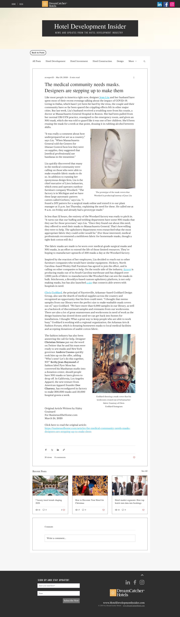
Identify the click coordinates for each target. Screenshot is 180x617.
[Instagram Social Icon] (172, 4)
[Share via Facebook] (46, 450)
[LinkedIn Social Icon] (159, 4)
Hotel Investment (79, 61)
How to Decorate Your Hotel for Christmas (89, 501)
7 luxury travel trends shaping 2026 (49, 501)
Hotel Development (55, 61)
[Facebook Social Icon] (165, 4)
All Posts (36, 61)
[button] (144, 61)
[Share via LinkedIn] (58, 450)
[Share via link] (64, 450)
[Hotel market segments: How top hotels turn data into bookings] (129, 486)
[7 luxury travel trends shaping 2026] (50, 486)
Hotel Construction (102, 61)
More (131, 61)
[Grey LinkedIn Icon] (128, 606)
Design (120, 61)
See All (145, 471)
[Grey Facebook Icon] (135, 606)
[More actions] (133, 77)
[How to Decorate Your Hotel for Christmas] (90, 486)
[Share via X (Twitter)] (52, 450)
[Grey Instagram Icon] (142, 606)
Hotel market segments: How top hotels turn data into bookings (129, 501)
